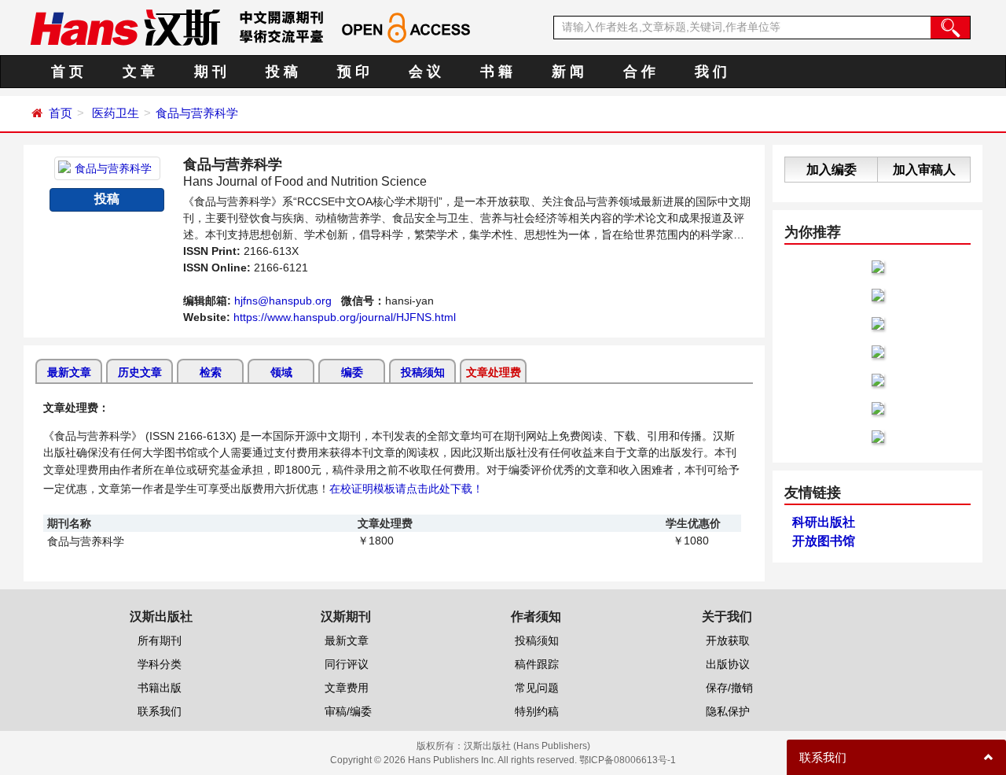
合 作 (639, 71)
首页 (60, 113)
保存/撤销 (729, 687)
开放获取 (728, 640)
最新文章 (69, 372)
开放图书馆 (823, 541)
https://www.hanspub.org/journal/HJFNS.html (344, 317)
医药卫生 (115, 113)
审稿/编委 (348, 711)
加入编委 (831, 169)
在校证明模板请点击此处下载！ (406, 488)
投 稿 (282, 71)
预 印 (353, 71)
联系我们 (160, 711)
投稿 (106, 198)
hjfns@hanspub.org (283, 300)
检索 (211, 372)
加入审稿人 (924, 169)
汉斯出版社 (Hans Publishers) (527, 745)
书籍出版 (160, 687)
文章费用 (347, 687)
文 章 (139, 71)
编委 (352, 372)
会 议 (425, 71)
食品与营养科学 (197, 113)
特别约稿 (537, 711)
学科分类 (160, 664)
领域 (281, 372)
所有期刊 (160, 640)
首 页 (67, 71)
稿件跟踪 (537, 664)
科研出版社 (823, 522)
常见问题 (537, 687)
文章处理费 (493, 372)
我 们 (711, 71)
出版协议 (728, 664)
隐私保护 (728, 711)
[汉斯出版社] (125, 26)
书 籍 (496, 71)
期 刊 (210, 71)
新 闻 (568, 71)
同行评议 (347, 664)
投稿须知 (423, 372)
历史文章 (140, 372)
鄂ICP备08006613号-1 (627, 760)
